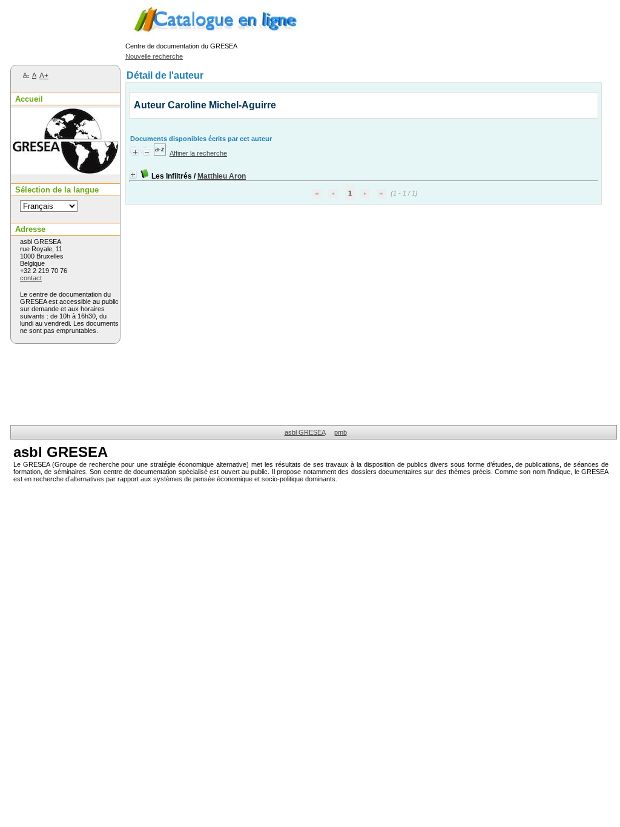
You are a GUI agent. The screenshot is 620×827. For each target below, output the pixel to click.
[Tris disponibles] (160, 153)
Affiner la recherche (198, 153)
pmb (340, 432)
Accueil (29, 99)
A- (26, 74)
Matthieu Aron (221, 176)
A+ (43, 75)
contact (31, 278)
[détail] (133, 175)
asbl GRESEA (305, 432)
